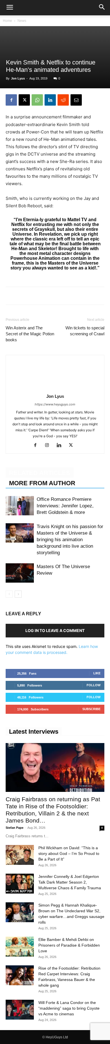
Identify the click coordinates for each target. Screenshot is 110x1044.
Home (7, 21)
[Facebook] (11, 100)
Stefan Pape (14, 827)
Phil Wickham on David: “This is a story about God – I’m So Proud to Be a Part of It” (68, 853)
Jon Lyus (18, 78)
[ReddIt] (63, 100)
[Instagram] (49, 445)
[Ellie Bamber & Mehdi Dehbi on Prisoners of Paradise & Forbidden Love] (20, 947)
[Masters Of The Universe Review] (20, 573)
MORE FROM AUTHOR (42, 483)
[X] (24, 100)
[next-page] (18, 594)
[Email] (76, 100)
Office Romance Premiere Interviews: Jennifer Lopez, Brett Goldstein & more (65, 506)
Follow (93, 685)
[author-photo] (55, 388)
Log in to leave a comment (55, 630)
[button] (10, 7)
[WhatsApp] (37, 100)
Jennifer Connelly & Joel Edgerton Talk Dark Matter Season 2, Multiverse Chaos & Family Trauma (69, 882)
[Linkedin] (50, 100)
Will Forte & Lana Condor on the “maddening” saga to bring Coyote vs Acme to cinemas (69, 1008)
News (21, 21)
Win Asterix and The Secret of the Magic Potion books (30, 333)
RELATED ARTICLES (39, 472)
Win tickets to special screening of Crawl (84, 330)
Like (96, 673)
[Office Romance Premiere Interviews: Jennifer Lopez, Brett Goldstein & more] (20, 506)
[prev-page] (9, 594)
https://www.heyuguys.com (55, 404)
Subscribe (91, 709)
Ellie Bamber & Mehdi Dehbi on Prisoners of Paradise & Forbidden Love (69, 945)
